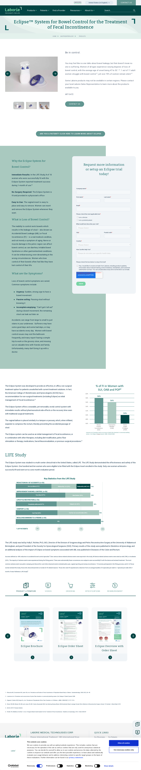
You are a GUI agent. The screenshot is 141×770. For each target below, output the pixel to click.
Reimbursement (115, 591)
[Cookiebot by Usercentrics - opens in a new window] (13, 766)
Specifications (92, 591)
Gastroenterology (67, 36)
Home (54, 36)
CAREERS (77, 2)
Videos (48, 591)
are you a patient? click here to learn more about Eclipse (70, 134)
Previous (7, 73)
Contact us (126, 3)
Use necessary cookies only (124, 750)
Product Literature (26, 591)
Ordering (70, 591)
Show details (108, 766)
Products (82, 36)
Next (55, 73)
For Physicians (99, 737)
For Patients (112, 737)
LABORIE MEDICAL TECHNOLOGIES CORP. (52, 732)
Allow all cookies (124, 743)
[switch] (60, 766)
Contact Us (74, 104)
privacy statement (76, 757)
